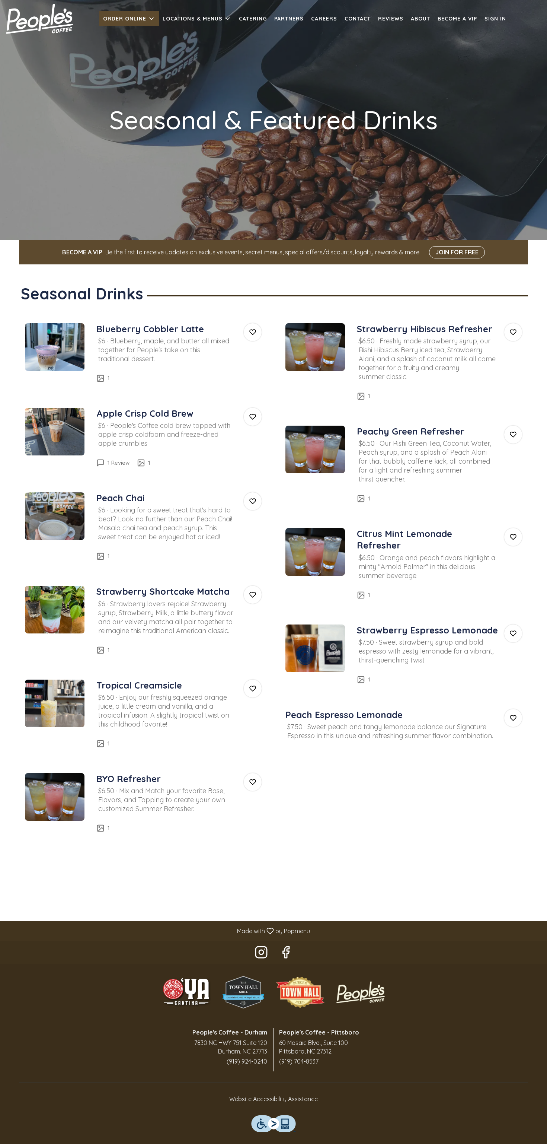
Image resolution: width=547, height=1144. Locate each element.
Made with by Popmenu (158, 930)
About (420, 18)
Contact (358, 18)
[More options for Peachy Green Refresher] (513, 435)
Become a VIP (457, 18)
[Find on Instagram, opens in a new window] (261, 953)
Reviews (390, 18)
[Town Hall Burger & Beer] (300, 991)
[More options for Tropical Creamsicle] (253, 688)
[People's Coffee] (360, 991)
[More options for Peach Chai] (253, 501)
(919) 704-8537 (299, 1061)
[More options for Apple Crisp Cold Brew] (253, 417)
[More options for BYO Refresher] (253, 782)
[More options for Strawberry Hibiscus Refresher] (513, 332)
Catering (253, 18)
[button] (129, 18)
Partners (289, 18)
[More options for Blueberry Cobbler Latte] (253, 332)
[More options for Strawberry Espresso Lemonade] (513, 633)
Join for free (457, 252)
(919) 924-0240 (247, 1061)
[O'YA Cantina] (186, 991)
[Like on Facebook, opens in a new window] (285, 953)
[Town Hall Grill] (243, 991)
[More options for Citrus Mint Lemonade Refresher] (513, 537)
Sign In (495, 18)
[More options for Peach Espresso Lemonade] (513, 718)
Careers (324, 18)
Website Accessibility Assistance (273, 1099)
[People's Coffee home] (39, 18)
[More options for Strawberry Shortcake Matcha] (253, 595)
